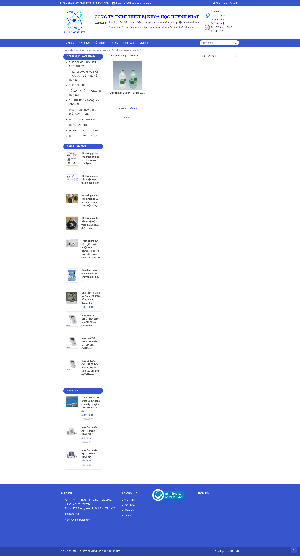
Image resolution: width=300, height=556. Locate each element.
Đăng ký (234, 3)
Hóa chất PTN (78, 125)
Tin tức (114, 42)
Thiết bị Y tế (77, 85)
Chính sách (129, 42)
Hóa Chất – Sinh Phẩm (83, 119)
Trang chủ (68, 42)
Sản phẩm (99, 42)
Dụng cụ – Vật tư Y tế (83, 130)
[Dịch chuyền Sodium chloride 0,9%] (127, 75)
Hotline (215, 11)
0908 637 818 (218, 15)
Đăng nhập (221, 3)
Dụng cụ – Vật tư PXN (83, 136)
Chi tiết (127, 117)
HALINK (234, 551)
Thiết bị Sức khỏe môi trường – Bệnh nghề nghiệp (83, 75)
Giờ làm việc (218, 23)
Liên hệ (144, 42)
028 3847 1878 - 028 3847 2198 (92, 3)
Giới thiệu (84, 42)
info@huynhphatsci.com (137, 3)
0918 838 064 (218, 19)
